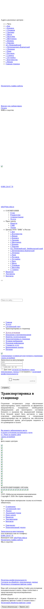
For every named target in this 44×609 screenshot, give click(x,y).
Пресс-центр (11, 515)
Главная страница (13, 64)
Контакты (9, 276)
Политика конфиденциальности (14, 580)
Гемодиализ (10, 525)
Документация (11, 519)
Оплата (4, 108)
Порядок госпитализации (16, 337)
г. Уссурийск (11, 58)
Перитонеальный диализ (15, 527)
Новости (13, 223)
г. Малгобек (10, 37)
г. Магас (9, 34)
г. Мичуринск (11, 39)
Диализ (8, 511)
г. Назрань (10, 41)
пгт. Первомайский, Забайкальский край (26, 249)
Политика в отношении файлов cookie (16, 584)
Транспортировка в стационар (18, 339)
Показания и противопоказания (18, 335)
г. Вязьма (9, 62)
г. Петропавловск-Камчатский (18, 47)
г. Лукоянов (10, 30)
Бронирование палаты (14, 347)
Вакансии (9, 272)
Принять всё (24, 607)
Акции (13, 227)
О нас (12, 213)
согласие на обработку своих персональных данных (18, 371)
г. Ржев (8, 51)
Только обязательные (9, 607)
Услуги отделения (13, 333)
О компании (10, 507)
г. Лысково (10, 32)
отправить (5, 387)
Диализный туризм (13, 513)
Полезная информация (15, 343)
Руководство (15, 215)
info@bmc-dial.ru (7, 207)
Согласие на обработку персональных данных (19, 582)
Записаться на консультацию (12, 531)
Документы (10, 274)
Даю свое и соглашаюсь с (21, 372)
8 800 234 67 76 (7, 187)
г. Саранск (10, 55)
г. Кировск (10, 28)
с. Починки (10, 49)
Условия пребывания (14, 341)
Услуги (13, 219)
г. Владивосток (12, 60)
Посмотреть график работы (12, 540)
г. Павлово (10, 43)
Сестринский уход (13, 326)
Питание (9, 349)
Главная (9, 322)
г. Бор (8, 26)
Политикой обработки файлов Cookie (16, 603)
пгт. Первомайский (13, 45)
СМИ (12, 225)
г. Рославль (10, 53)
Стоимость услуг (12, 345)
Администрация (16, 217)
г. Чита (13, 261)
